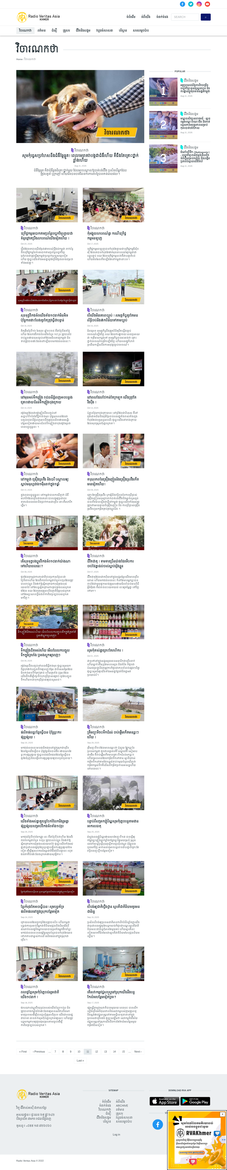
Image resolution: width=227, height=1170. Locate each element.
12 (98, 1051)
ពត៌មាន (42, 30)
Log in (116, 1134)
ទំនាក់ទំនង (162, 17)
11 (89, 1051)
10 (80, 1051)
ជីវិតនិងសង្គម (83, 30)
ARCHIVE (122, 1105)
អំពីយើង (145, 17)
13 (107, 1051)
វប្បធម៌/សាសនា (104, 30)
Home (19, 59)
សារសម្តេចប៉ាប (141, 30)
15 (125, 1051)
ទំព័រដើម (130, 17)
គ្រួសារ (66, 30)
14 (116, 1051)
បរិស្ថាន (123, 30)
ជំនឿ (54, 30)
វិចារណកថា (25, 30)
